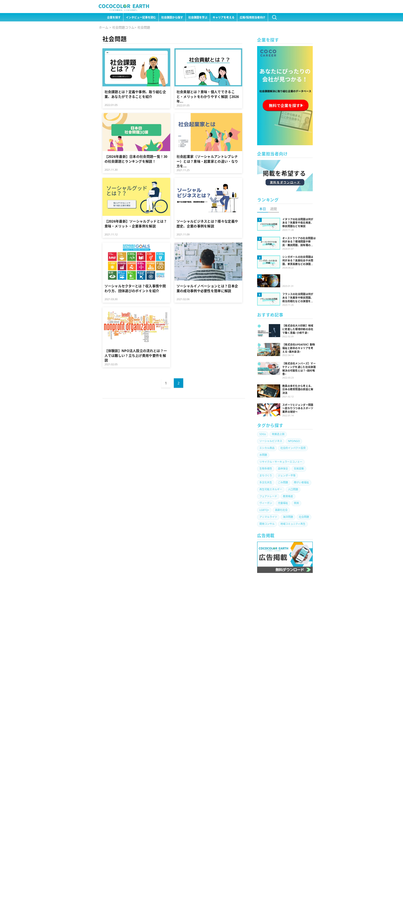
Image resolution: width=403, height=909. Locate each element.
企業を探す (114, 17)
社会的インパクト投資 (293, 448)
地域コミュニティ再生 (292, 524)
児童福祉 (283, 503)
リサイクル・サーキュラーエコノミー (280, 462)
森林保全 (283, 468)
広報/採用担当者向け (252, 17)
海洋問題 (288, 517)
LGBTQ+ (264, 510)
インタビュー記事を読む (141, 17)
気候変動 (299, 468)
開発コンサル (267, 524)
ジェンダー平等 (287, 475)
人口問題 (293, 489)
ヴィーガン (265, 503)
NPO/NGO (294, 441)
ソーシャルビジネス (270, 441)
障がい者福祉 (301, 482)
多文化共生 (265, 482)
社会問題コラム (123, 27)
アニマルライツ (268, 517)
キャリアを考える (223, 17)
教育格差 (288, 496)
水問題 (263, 455)
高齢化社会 (281, 510)
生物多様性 (265, 468)
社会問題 (304, 517)
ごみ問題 (283, 482)
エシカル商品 (267, 448)
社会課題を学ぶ (197, 17)
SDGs (262, 434)
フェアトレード (268, 496)
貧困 (296, 503)
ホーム (103, 27)
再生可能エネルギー (270, 489)
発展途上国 (278, 434)
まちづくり (265, 475)
